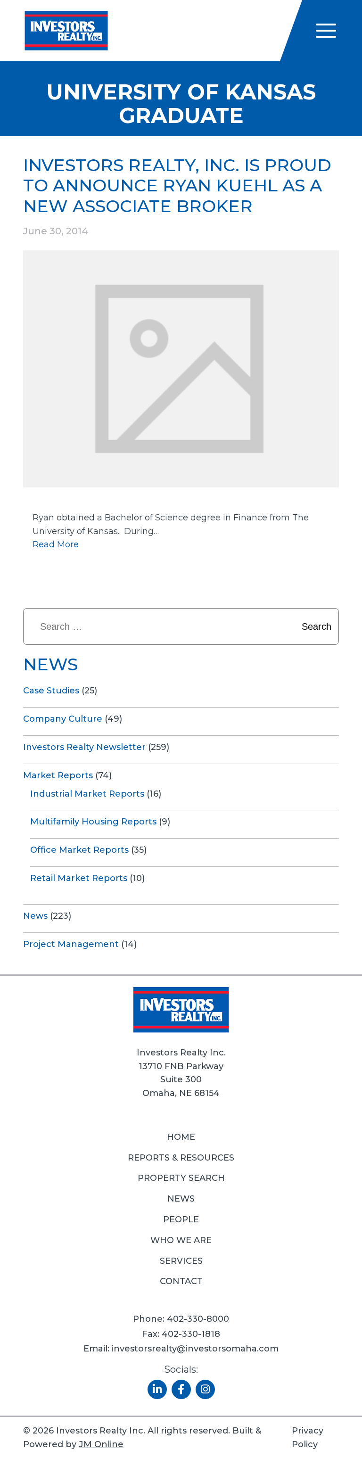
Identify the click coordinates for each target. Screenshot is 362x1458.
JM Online (101, 1444)
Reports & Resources (181, 1158)
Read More (56, 544)
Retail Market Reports (78, 878)
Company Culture (62, 719)
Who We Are (181, 1240)
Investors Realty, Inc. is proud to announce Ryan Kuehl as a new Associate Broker (177, 185)
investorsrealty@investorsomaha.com (195, 1348)
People (181, 1219)
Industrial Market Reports (87, 794)
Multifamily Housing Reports (93, 821)
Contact (181, 1281)
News (35, 916)
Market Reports (58, 775)
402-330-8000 (198, 1319)
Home (181, 1137)
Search (316, 626)
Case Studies (51, 690)
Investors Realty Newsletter (84, 747)
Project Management (71, 944)
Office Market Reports (79, 850)
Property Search (181, 1178)
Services (181, 1261)
